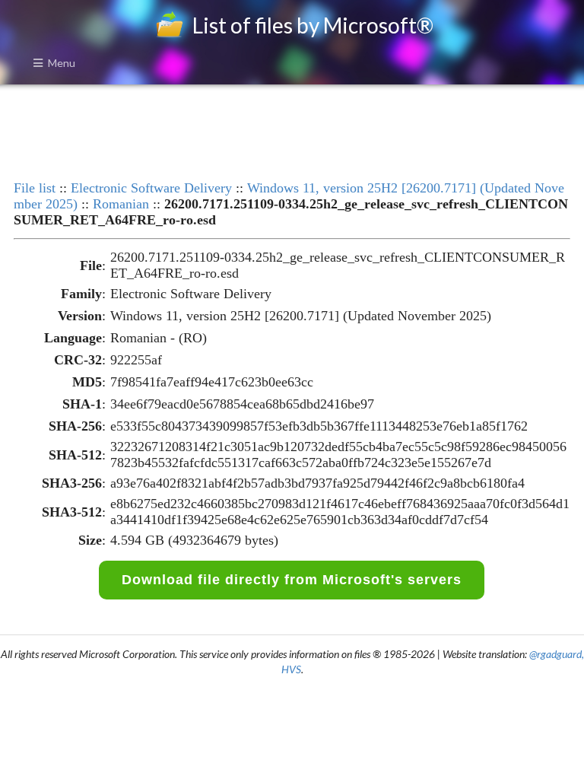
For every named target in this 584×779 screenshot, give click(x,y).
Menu (61, 62)
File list (35, 188)
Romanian (121, 203)
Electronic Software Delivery (151, 188)
